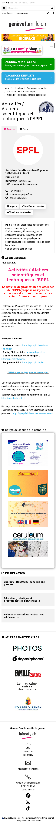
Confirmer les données (20, 212)
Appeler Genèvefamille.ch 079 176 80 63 (28, 784)
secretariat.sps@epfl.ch (21, 194)
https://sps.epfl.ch (18, 198)
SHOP (32, 2)
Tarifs (18, 821)
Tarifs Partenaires (21, 13)
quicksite (16, 818)
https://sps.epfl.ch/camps (13, 359)
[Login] (52, 13)
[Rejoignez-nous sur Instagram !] (28, 801)
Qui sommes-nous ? (29, 818)
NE (11, 2)
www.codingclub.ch (36, 352)
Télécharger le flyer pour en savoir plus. (28, 372)
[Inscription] (48, 13)
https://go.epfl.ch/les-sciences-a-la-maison (33, 413)
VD (3, 2)
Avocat (10, 13)
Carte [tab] (25, 129)
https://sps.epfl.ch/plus (33, 362)
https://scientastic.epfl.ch (13, 398)
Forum (38, 821)
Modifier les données (34, 206)
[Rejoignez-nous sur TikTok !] (28, 808)
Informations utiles (28, 821)
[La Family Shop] (21, 50)
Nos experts (48, 818)
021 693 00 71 (17, 191)
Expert (4, 13)
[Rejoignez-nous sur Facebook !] (28, 795)
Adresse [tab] (10, 129)
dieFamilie (23, 2)
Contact (40, 818)
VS (15, 2)
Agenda (13, 206)
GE (7, 2)
